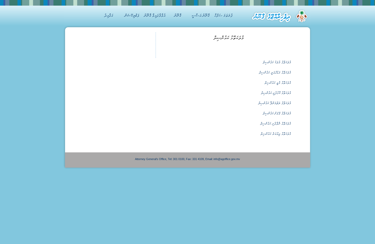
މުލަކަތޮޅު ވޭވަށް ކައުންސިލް (277, 113)
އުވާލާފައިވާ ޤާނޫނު (154, 15)
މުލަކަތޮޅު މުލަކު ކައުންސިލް (277, 62)
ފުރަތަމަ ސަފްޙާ (223, 15)
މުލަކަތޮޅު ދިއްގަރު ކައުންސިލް (275, 134)
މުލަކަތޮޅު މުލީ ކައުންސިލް (278, 83)
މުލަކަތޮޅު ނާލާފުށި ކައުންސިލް (275, 124)
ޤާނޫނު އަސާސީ (200, 15)
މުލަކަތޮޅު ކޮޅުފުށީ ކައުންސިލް (276, 93)
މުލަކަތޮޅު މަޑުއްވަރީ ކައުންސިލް (275, 73)
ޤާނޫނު (177, 15)
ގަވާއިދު (108, 15)
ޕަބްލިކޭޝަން (131, 15)
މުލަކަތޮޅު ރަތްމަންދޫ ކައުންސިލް (274, 103)
